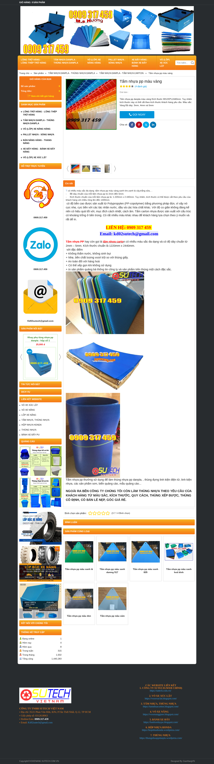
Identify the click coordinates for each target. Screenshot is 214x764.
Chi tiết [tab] (69, 183)
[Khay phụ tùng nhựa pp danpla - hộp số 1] (40, 362)
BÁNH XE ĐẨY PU (30, 434)
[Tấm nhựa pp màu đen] (79, 598)
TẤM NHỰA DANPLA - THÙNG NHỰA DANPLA (66, 61)
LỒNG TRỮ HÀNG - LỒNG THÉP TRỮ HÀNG (33, 61)
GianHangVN (189, 761)
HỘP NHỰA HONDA (31, 425)
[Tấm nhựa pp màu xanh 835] (145, 552)
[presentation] (21, 357)
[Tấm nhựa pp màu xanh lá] (79, 552)
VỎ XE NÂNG (28, 410)
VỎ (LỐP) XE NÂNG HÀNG (94, 61)
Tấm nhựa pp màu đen (79, 616)
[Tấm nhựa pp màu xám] (112, 598)
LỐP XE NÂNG (28, 415)
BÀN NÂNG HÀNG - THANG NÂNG (37, 142)
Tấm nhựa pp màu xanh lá (79, 569)
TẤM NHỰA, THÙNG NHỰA (35, 420)
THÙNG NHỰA (28, 430)
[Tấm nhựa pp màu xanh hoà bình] (179, 552)
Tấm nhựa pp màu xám (112, 616)
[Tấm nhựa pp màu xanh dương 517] (112, 552)
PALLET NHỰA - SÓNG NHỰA (116, 61)
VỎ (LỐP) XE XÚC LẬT (165, 62)
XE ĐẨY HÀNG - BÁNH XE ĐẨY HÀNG (140, 62)
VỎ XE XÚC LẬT (29, 405)
